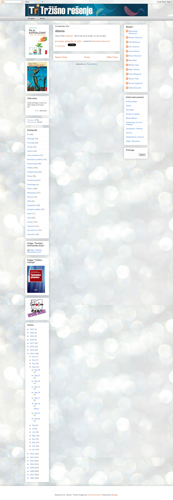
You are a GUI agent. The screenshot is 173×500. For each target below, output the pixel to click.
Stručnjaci (130, 110)
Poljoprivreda (32, 172)
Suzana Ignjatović (136, 83)
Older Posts (112, 57)
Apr (33, 439)
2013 (32, 454)
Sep (34, 367)
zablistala (69, 36)
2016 (32, 347)
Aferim (60, 31)
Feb (34, 446)
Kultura (30, 151)
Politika (30, 168)
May (34, 436)
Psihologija (31, 184)
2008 (32, 471)
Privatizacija (32, 180)
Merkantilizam (131, 118)
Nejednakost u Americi (135, 137)
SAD (29, 201)
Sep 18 (37, 392)
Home (42, 18)
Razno (29, 189)
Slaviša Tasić (134, 79)
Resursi (30, 197)
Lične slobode (32, 155)
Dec (34, 357)
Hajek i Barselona (133, 141)
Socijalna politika (34, 209)
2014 (32, 354)
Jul (33, 429)
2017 (32, 343)
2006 (32, 478)
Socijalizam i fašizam (134, 129)
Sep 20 (37, 381)
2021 (32, 329)
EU (28, 134)
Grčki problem (131, 101)
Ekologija (30, 139)
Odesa (128, 106)
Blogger (115, 495)
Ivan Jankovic (134, 47)
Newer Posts (61, 57)
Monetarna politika (34, 159)
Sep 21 (37, 375)
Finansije (30, 143)
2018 (32, 340)
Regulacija (31, 193)
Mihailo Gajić (134, 65)
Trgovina (30, 226)
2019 (32, 336)
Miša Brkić (133, 60)
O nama (31, 18)
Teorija (30, 222)
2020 (32, 333)
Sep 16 (37, 404)
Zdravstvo (31, 234)
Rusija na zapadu (133, 114)
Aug (34, 425)
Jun (34, 432)
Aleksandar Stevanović (133, 32)
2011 (32, 461)
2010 (32, 464)
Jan (34, 449)
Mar (34, 442)
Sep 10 (37, 413)
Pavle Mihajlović (135, 74)
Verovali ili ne (32, 230)
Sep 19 (37, 387)
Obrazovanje (32, 164)
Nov (34, 360)
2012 (32, 457)
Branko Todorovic (135, 37)
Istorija (30, 147)
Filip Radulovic (134, 42)
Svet (29, 218)
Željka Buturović (135, 88)
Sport (29, 214)
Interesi (129, 133)
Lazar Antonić (134, 51)
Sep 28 (37, 370)
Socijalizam (31, 205)
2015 (32, 350)
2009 (32, 468)
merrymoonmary (94, 495)
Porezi (29, 176)
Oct (33, 363)
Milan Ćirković (134, 69)
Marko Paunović (135, 56)
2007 (32, 475)
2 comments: (60, 46)
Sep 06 (37, 419)
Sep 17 (37, 398)
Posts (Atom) (92, 64)
